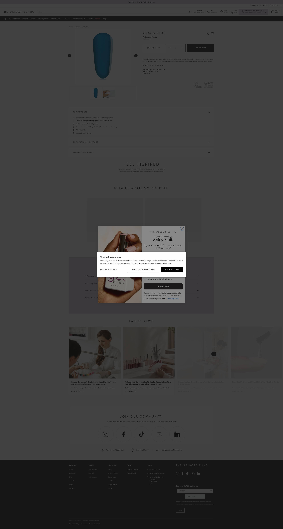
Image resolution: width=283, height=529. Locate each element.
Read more (167, 263)
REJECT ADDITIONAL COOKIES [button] (143, 270)
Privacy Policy (142, 263)
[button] (108, 269)
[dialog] (141, 264)
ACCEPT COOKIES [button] (172, 270)
